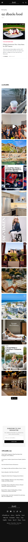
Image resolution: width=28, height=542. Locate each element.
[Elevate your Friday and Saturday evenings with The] (14, 383)
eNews (12, 515)
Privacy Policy (13, 523)
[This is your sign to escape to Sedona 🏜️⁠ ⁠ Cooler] (14, 255)
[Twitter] (14, 511)
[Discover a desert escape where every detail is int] (14, 332)
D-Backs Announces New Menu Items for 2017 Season (13, 45)
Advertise (8, 523)
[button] (2, 2)
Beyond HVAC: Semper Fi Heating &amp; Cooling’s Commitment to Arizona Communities (11, 490)
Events (23, 520)
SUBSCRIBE (14, 441)
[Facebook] (11, 511)
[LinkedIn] (20, 511)
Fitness (17, 517)
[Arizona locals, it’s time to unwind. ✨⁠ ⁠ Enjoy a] (14, 152)
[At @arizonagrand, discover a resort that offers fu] (14, 280)
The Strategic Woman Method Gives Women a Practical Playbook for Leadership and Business (12, 485)
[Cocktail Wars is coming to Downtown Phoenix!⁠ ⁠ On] (14, 177)
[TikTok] (17, 511)
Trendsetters (12, 517)
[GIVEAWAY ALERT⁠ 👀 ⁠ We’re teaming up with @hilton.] (14, 203)
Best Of (14, 520)
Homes (9, 520)
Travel (23, 515)
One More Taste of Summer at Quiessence (9, 464)
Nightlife (5, 520)
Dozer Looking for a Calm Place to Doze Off (9, 472)
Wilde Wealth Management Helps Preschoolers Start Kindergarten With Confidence (11, 455)
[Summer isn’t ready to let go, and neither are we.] (14, 306)
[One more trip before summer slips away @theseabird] (14, 100)
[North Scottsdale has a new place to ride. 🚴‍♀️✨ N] (14, 126)
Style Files (18, 515)
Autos (22, 517)
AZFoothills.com (6, 451)
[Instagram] (7, 511)
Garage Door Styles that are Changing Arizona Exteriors (12, 476)
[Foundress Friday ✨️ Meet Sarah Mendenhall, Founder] (14, 229)
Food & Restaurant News (8, 41)
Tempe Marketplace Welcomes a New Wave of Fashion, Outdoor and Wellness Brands (12, 480)
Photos (19, 520)
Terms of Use (19, 523)
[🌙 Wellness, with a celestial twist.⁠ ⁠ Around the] (14, 357)
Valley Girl (5, 517)
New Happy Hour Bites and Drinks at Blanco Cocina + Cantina (13, 468)
